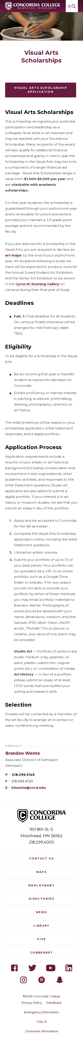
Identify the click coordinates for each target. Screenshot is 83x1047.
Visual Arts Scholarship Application (40, 89)
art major (13, 255)
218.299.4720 (22, 781)
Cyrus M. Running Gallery (37, 284)
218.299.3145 (23, 775)
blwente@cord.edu (29, 788)
